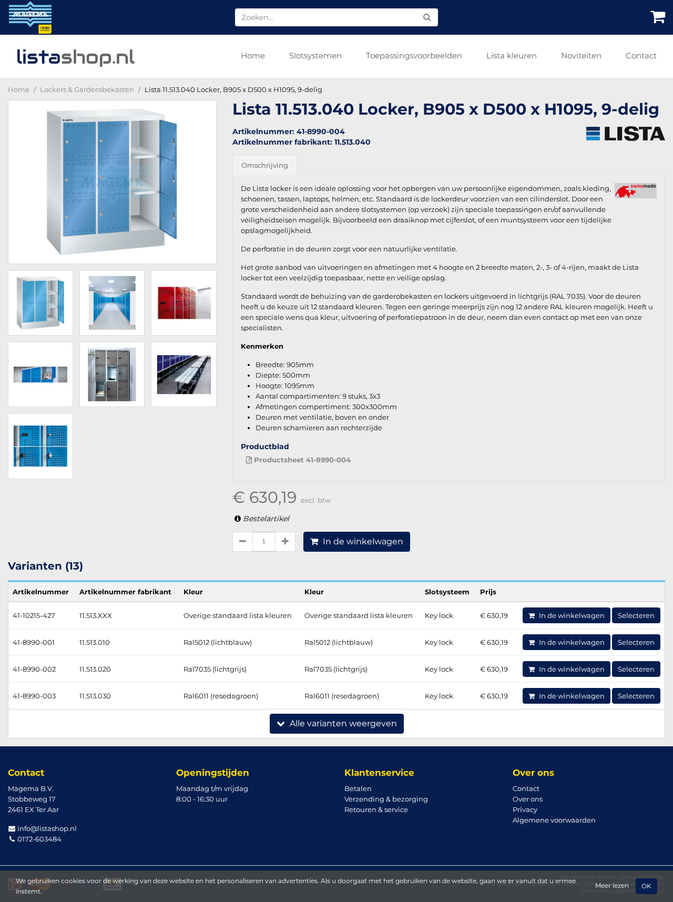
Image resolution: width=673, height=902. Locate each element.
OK (646, 886)
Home (253, 55)
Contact (641, 55)
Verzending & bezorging (386, 799)
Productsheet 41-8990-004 (301, 459)
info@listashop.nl (46, 828)
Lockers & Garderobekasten (87, 89)
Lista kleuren (511, 55)
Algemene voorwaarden (554, 820)
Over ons (528, 799)
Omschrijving (264, 165)
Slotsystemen (315, 55)
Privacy (525, 809)
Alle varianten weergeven (342, 723)
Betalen (358, 788)
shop (75, 57)
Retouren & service (376, 809)
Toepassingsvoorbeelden (414, 55)
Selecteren (636, 615)
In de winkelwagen (362, 541)
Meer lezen (612, 885)
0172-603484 (39, 839)
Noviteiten (581, 55)
